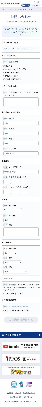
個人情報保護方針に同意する (17, 310)
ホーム (3, 9)
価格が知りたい (11, 76)
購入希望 (8, 66)
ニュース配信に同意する (15, 294)
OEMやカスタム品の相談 (15, 69)
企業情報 (10, 393)
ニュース (18, 393)
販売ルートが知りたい (14, 72)
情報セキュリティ (29, 393)
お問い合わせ (12, 9)
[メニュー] (2, 3)
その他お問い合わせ (13, 79)
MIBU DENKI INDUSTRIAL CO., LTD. (24, 401)
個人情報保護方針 (15, 397)
